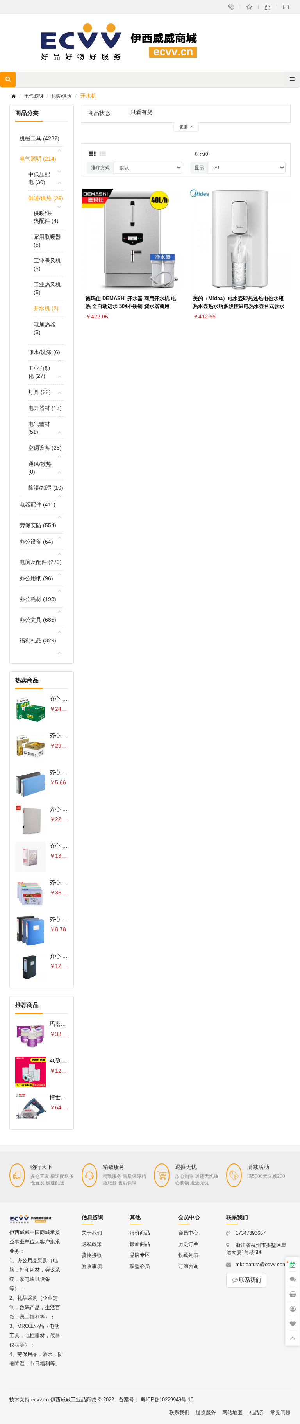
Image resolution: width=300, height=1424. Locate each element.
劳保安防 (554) (38, 525)
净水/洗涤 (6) (44, 352)
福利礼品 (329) (38, 640)
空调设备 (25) (45, 448)
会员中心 (188, 1233)
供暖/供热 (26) (45, 198)
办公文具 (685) (38, 620)
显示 (199, 167)
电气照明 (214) (38, 159)
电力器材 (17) (45, 408)
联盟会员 (140, 1266)
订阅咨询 (188, 1266)
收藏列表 (188, 1255)
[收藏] (175, 238)
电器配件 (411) (37, 504)
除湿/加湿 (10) (45, 488)
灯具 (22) (39, 392)
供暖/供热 (61, 96)
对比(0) (202, 154)
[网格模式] (92, 154)
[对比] (175, 257)
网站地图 (232, 1412)
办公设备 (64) (36, 541)
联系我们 (250, 1280)
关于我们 (92, 1233)
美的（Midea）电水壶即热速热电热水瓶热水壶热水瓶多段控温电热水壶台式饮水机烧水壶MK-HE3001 (238, 306)
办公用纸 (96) (36, 578)
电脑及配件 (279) (41, 562)
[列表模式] (102, 154)
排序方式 (100, 167)
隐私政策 (92, 1244)
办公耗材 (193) (38, 599)
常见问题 (280, 1412)
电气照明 (33, 96)
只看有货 (141, 112)
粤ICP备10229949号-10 (167, 1400)
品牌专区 (140, 1255)
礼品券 (256, 1412)
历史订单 (188, 1244)
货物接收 (92, 1255)
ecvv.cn (40, 1400)
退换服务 (206, 1412)
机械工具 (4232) (39, 138)
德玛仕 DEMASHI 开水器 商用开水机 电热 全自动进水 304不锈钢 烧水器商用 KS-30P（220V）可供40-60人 (131, 306)
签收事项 (92, 1266)
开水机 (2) (46, 308)
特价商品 (140, 1233)
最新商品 (140, 1244)
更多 (184, 126)
